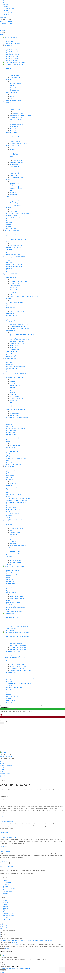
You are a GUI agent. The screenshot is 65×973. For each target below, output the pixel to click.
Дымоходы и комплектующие (19, 626)
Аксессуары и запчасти (17, 341)
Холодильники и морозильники (16, 409)
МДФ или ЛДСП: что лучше (8, 852)
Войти (13, 726)
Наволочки (9, 370)
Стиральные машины (16, 421)
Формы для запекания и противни (17, 500)
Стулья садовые (15, 285)
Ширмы (8, 226)
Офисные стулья (15, 138)
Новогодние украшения (13, 43)
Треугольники (14, 534)
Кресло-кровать (15, 87)
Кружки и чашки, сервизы (14, 504)
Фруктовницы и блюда (13, 494)
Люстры (8, 241)
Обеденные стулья (15, 172)
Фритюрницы (14, 408)
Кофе (7, 609)
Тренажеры (9, 556)
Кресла (8, 79)
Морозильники (14, 415)
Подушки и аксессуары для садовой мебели (24, 296)
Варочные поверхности (13, 464)
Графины (9, 511)
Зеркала (8, 260)
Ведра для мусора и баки (18, 598)
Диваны (8, 68)
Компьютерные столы (16, 125)
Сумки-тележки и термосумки (16, 607)
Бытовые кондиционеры (14, 651)
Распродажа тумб (12, 56)
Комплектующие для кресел (18, 143)
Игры (8, 577)
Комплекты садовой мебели (18, 281)
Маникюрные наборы (13, 572)
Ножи (8, 492)
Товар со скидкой (12, 49)
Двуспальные (17, 153)
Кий (11, 530)
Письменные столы (16, 117)
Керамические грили (16, 676)
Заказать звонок (4, 707)
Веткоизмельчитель (12, 319)
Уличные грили (11, 672)
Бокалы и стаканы (12, 470)
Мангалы (9, 679)
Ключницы (9, 575)
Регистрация (18, 730)
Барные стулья (14, 173)
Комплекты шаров (15, 532)
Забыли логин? (19, 732)
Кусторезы (13, 347)
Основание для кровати (17, 162)
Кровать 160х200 (15, 164)
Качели (8, 304)
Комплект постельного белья (15, 366)
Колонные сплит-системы (18, 645)
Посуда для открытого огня (15, 519)
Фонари (8, 251)
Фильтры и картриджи (13, 574)
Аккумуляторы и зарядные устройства (22, 334)
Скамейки (9, 306)
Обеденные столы (15, 109)
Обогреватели (10, 447)
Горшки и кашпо (11, 315)
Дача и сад (3, 777)
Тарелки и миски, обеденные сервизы (18, 498)
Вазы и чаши (10, 262)
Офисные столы (15, 140)
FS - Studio (14, 942)
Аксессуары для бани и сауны (19, 324)
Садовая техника (11, 330)
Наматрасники (14, 166)
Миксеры (12, 391)
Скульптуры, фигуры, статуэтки (16, 264)
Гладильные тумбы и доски (15, 221)
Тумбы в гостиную (15, 205)
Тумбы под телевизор (16, 202)
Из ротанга (13, 292)
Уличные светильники (13, 254)
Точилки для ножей (12, 513)
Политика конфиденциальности (10, 940)
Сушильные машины (16, 423)
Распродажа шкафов (12, 51)
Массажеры (10, 440)
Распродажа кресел (12, 54)
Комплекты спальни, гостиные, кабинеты (19, 213)
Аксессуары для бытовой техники (17, 458)
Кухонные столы (18, 113)
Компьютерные (14, 90)
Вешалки (9, 222)
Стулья (8, 168)
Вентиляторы (10, 432)
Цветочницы (10, 313)
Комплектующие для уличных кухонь (21, 670)
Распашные (13, 190)
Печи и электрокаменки (17, 326)
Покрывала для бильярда (18, 538)
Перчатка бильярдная (16, 536)
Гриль (11, 402)
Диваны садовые (15, 291)
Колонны (9, 268)
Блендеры (13, 387)
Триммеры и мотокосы (17, 343)
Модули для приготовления (18, 666)
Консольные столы (15, 121)
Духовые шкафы (11, 455)
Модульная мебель (12, 215)
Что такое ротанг (5, 805)
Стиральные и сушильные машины (17, 417)
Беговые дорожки (15, 560)
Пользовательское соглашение (30, 940)
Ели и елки (9, 41)
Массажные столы (12, 555)
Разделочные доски (12, 472)
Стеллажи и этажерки (17, 189)
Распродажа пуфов (12, 53)
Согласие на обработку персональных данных (14, 968)
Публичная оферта (46, 940)
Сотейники (9, 477)
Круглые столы (14, 126)
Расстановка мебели (6, 821)
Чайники (12, 381)
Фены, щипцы (10, 426)
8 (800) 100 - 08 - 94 (6, 866)
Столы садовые (14, 283)
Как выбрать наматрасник (8, 837)
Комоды (8, 207)
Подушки (9, 362)
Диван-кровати (14, 75)
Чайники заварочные (13, 509)
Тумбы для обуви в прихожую (19, 204)
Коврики (9, 589)
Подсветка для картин (13, 247)
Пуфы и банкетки (11, 92)
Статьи (5, 10)
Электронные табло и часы (14, 611)
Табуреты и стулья (15, 175)
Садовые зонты (11, 308)
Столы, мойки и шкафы (17, 668)
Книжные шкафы (15, 187)
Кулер (8, 456)
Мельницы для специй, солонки (16, 502)
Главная (5, 1)
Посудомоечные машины (14, 453)
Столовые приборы (12, 487)
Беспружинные (17, 160)
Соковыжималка (15, 389)
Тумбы (8, 196)
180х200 (15, 155)
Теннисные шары (15, 553)
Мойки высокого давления (18, 336)
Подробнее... (4, 816)
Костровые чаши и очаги (14, 687)
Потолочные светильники (18, 239)
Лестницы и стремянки (13, 353)
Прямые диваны (15, 74)
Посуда (5, 917)
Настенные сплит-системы (18, 640)
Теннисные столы (15, 551)
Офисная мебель (11, 132)
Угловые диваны (15, 72)
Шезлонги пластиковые (17, 302)
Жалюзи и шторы (11, 368)
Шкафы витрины (15, 185)
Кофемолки (13, 394)
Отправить (3, 970)
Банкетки (12, 96)
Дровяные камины (12, 617)
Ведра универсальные (16, 596)
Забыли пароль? (19, 734)
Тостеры (12, 383)
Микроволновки (15, 385)
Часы (8, 441)
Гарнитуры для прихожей (14, 217)
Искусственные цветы (13, 602)
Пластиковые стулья (16, 177)
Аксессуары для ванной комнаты (16, 606)
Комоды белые (14, 211)
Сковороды (10, 475)
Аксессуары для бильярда (18, 545)
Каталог (2, 30)
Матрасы (12, 157)
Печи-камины (14, 621)
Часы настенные (15, 445)
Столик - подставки (16, 123)
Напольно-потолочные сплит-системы (22, 642)
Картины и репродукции (14, 266)
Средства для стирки (16, 587)
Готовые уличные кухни (17, 664)
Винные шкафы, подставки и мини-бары (19, 219)
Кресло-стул (13, 85)
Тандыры (9, 685)
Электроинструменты (13, 355)
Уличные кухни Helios (13, 661)
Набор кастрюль (15, 483)
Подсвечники (10, 270)
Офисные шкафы (15, 136)
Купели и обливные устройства (19, 328)
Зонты (8, 600)
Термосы (9, 491)
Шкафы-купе (13, 194)
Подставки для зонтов (17, 311)
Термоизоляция (14, 625)
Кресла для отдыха (15, 83)
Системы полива (11, 351)
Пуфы (11, 98)
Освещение (3, 775)
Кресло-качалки (15, 89)
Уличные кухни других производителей (18, 683)
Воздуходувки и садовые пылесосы (21, 340)
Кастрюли (9, 479)
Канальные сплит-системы (18, 649)
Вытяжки (9, 462)
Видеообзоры (7, 12)
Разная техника (11, 434)
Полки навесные (11, 228)
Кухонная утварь (11, 507)
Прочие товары (11, 581)
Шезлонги (9, 298)
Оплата (5, 6)
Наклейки (13, 541)
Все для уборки (11, 592)
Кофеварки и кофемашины (18, 406)
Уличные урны (10, 356)
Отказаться (9, 951)
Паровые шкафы (15, 438)
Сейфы (8, 224)
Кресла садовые (15, 287)
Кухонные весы (14, 396)
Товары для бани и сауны (14, 321)
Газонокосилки (14, 345)
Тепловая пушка (15, 451)
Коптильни (9, 681)
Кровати (12, 149)
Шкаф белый (13, 192)
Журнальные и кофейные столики (20, 115)
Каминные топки (15, 623)
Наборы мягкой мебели (13, 100)
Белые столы (14, 128)
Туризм (8, 564)
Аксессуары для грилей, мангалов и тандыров (21, 678)
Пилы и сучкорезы (15, 338)
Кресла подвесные (15, 289)
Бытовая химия (11, 583)
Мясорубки (13, 392)
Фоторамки (10, 579)
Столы (8, 106)
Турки (8, 517)
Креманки (9, 515)
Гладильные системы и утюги (15, 428)
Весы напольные (11, 430)
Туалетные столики (16, 119)
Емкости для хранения (13, 474)
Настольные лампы (12, 234)
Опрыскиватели (14, 349)
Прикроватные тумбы (16, 200)
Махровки (13, 540)
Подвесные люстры (16, 245)
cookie (16, 944)
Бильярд (9, 524)
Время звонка (4, 966)
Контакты (6, 14)
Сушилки (9, 591)
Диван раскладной (15, 77)
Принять (3, 951)
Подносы (9, 485)
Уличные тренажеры (16, 562)
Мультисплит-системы (17, 643)
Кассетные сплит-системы (18, 647)
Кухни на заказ (4, 760)
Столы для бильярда (16, 528)
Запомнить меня (16, 725)
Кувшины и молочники (13, 506)
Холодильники (14, 413)
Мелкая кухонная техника (14, 377)
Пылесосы (9, 424)
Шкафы (8, 179)
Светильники (10, 236)
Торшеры (9, 249)
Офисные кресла (15, 141)
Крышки (8, 496)
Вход (2, 722)
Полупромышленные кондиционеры (17, 636)
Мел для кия (13, 543)
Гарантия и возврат (9, 8)
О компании (7, 3)
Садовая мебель (11, 277)
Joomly (2, 972)
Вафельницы (13, 400)
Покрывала (9, 364)
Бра (7, 253)
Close (1, 34)
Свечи (8, 272)
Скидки (2, 779)
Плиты (12, 404)
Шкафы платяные (15, 183)
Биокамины (10, 630)
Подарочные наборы (12, 570)
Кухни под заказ (8, 913)
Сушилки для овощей (16, 398)
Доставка (6, 4)
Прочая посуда (11, 489)
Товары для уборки (12, 604)
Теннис (8, 547)
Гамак (11, 294)
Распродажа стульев (12, 58)
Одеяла (8, 372)
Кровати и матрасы (12, 145)
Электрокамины (11, 628)
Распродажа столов (12, 60)
